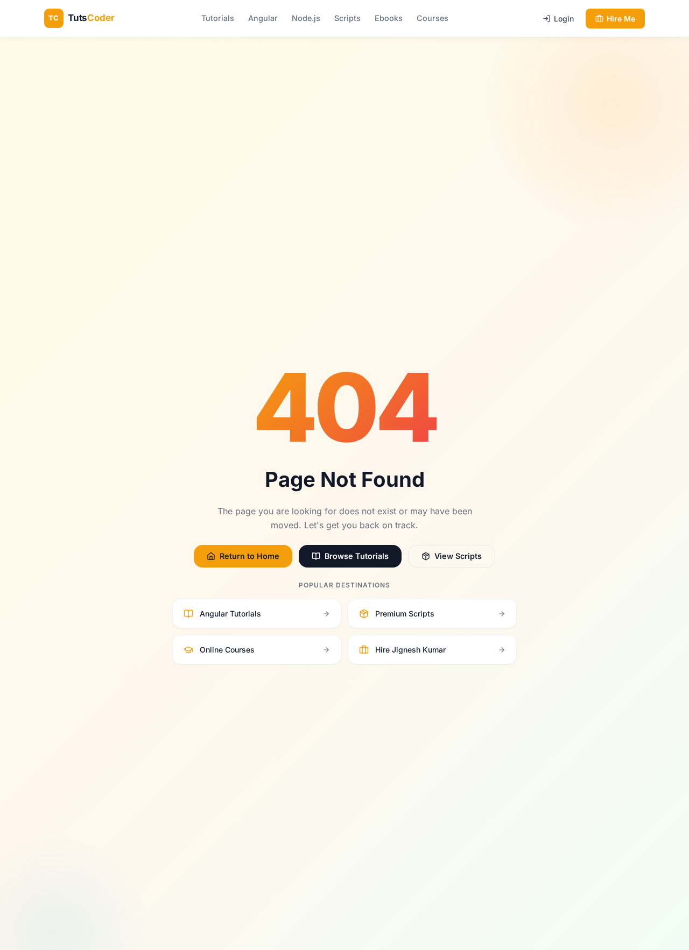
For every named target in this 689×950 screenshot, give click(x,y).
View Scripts (458, 556)
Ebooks (389, 18)
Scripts (347, 18)
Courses (432, 18)
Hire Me (621, 18)
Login (564, 18)
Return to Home (249, 556)
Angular (263, 18)
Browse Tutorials (357, 556)
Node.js (306, 18)
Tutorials (217, 18)
